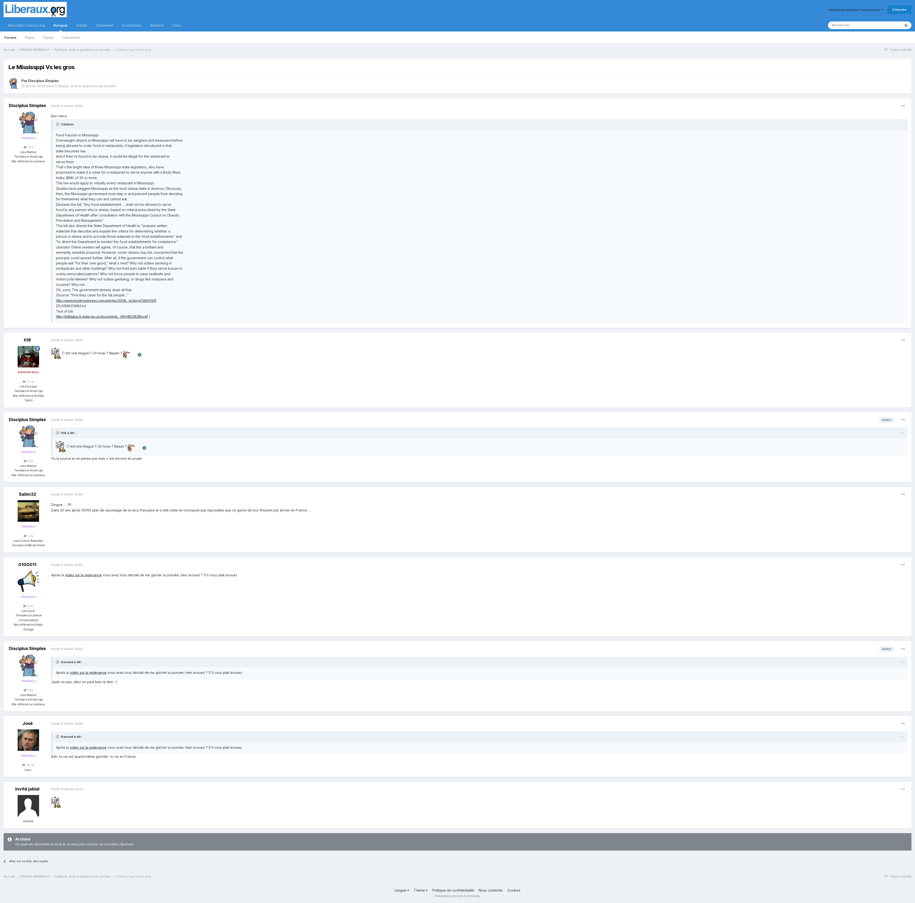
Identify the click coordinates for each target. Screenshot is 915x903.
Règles (30, 37)
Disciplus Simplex (43, 81)
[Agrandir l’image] (56, 353)
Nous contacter (491, 890)
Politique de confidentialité (453, 890)
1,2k (30, 536)
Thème (420, 890)
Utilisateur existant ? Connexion (855, 10)
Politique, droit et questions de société (85, 86)
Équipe (49, 37)
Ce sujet (889, 25)
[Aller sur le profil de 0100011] (28, 581)
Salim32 (27, 494)
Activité (81, 25)
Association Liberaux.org (26, 25)
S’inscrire (899, 9)
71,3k (30, 381)
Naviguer (60, 25)
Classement (71, 37)
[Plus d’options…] (903, 106)
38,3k (30, 765)
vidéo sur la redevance (83, 575)
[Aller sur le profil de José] (28, 740)
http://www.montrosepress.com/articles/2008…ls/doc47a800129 (106, 301)
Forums (10, 37)
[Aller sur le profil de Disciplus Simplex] (13, 83)
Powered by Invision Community (457, 896)
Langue (401, 890)
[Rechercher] (906, 25)
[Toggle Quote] (58, 124)
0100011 (27, 564)
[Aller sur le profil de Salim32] (28, 511)
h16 (27, 339)
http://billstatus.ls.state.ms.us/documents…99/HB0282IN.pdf (102, 317)
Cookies (513, 890)
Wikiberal (157, 25)
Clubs (176, 25)
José (27, 723)
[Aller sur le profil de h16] (28, 356)
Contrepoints (131, 25)
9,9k (30, 606)
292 (30, 147)
